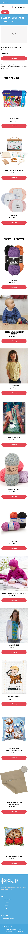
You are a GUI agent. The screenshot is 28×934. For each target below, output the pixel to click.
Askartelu (6, 903)
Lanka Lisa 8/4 (14, 280)
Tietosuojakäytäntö (10, 931)
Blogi (5, 908)
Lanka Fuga (14, 541)
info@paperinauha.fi (6, 2)
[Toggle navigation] (3, 7)
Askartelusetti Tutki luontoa (14, 170)
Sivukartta (20, 931)
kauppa (5, 12)
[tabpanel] (14, 34)
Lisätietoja (14, 58)
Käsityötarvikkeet (12, 47)
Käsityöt (6, 906)
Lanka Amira (14, 215)
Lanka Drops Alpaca (14, 489)
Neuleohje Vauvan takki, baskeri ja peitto (14, 593)
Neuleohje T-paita (14, 386)
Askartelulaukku (14, 119)
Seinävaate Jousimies (14, 697)
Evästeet (20, 929)
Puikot (20, 47)
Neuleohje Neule (14, 645)
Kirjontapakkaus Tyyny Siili (14, 856)
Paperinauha (7, 900)
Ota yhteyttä (13, 929)
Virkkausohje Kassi (14, 437)
